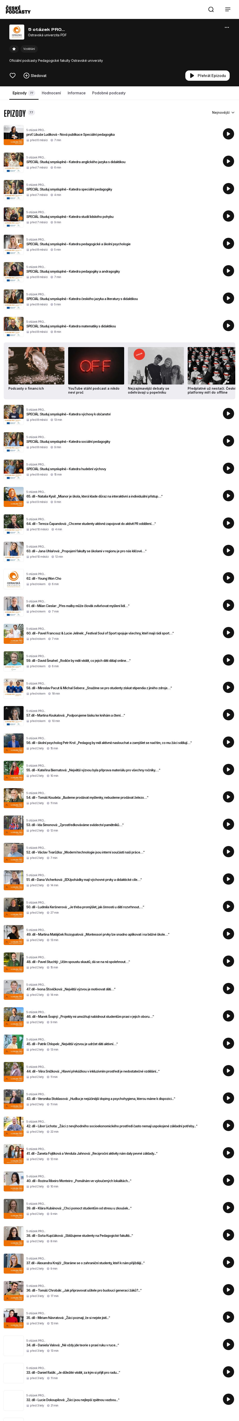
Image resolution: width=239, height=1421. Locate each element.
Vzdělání (29, 49)
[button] (211, 9)
